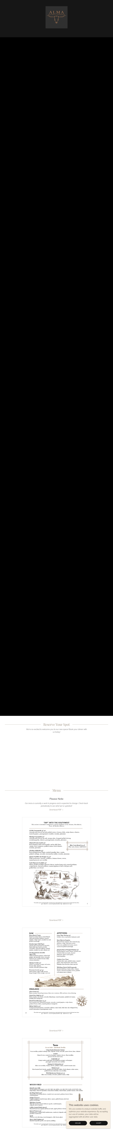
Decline (78, 1123)
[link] (56, 17)
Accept (98, 1123)
